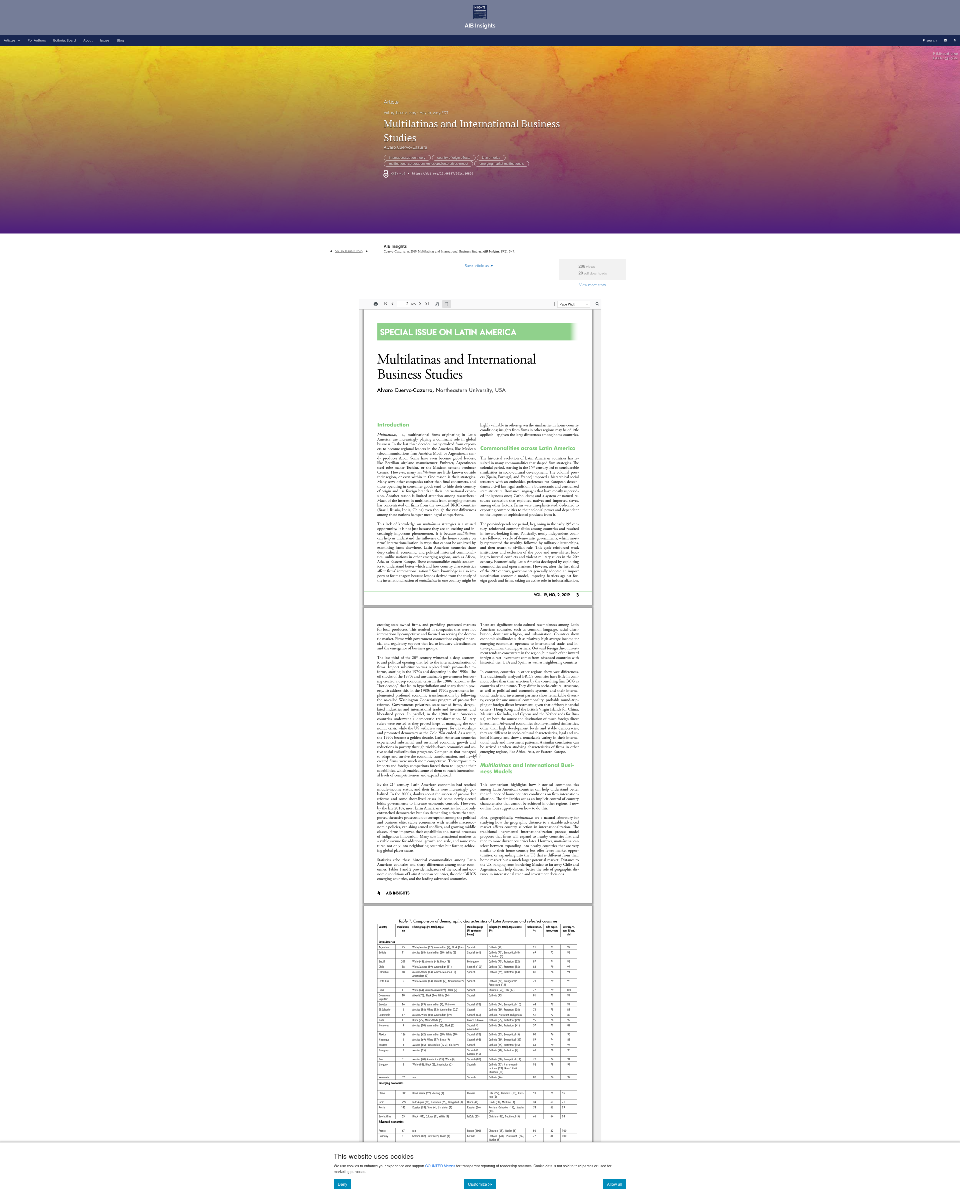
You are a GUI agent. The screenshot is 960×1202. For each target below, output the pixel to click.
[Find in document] (597, 304)
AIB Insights (395, 246)
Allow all (616, 1184)
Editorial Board (64, 40)
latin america (491, 158)
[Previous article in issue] (330, 251)
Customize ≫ (482, 1184)
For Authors (37, 40)
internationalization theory (407, 158)
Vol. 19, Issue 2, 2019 (400, 113)
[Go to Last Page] (427, 303)
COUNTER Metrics (440, 1165)
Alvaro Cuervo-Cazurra (405, 147)
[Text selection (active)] (446, 304)
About (87, 40)
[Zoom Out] (550, 304)
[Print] (375, 304)
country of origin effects (453, 158)
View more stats (592, 285)
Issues (104, 40)
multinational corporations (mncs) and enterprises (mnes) (428, 164)
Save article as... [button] (479, 266)
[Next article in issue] (366, 251)
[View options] (366, 304)
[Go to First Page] (385, 303)
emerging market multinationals (502, 164)
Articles (9, 40)
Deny (344, 1184)
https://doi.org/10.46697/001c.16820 (442, 173)
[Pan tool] (436, 304)
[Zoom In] (555, 304)
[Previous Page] (393, 303)
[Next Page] (420, 303)
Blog (120, 40)
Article (391, 102)
